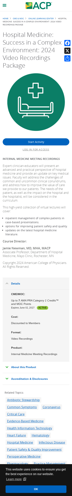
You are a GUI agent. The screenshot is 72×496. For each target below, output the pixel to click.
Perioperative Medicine (24, 456)
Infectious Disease (52, 442)
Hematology (40, 435)
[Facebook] (67, 43)
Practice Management (49, 463)
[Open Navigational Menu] (4, 5)
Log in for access (36, 149)
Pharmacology (17, 463)
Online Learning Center (41, 18)
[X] (67, 51)
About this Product (23, 367)
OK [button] (36, 489)
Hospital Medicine (20, 442)
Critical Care (16, 414)
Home (5, 18)
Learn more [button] (14, 479)
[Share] (67, 58)
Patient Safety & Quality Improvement (34, 449)
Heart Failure (16, 435)
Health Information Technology (29, 428)
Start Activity (36, 142)
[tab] (36, 284)
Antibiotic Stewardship (23, 400)
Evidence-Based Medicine (25, 421)
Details (15, 283)
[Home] (39, 5)
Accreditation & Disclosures (29, 378)
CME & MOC (18, 18)
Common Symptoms (22, 407)
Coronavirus (51, 407)
